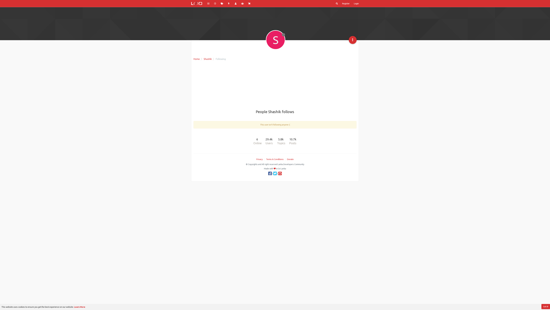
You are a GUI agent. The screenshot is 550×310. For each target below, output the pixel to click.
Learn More (79, 307)
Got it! (545, 306)
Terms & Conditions (275, 159)
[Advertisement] (275, 85)
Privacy (259, 159)
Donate (290, 159)
